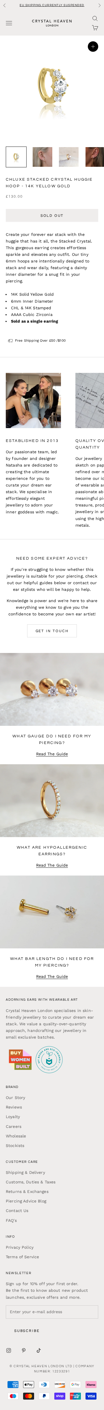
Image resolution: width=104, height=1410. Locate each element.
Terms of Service (22, 1256)
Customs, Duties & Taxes (30, 1182)
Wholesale (16, 1136)
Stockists (15, 1145)
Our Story (15, 1097)
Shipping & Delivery (25, 1172)
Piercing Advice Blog (26, 1201)
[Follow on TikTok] (39, 1350)
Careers (13, 1126)
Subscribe (26, 1330)
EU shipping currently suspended (52, 5)
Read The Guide (52, 754)
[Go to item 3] (68, 157)
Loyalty (13, 1116)
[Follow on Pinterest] (24, 1350)
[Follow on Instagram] (9, 1350)
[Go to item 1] (16, 157)
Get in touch (52, 631)
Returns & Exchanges (27, 1191)
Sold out (52, 215)
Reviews (14, 1107)
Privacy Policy (20, 1247)
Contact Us (17, 1210)
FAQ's (11, 1220)
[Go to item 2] (42, 157)
